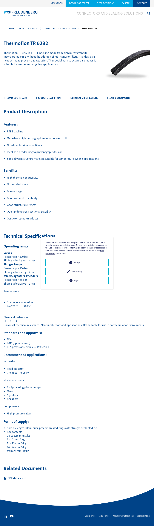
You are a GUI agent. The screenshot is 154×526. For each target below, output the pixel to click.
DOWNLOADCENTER (79, 3)
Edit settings (77, 271)
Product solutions (28, 28)
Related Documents (118, 98)
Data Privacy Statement (123, 516)
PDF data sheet (17, 478)
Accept (77, 262)
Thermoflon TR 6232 (15, 98)
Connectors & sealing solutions (59, 28)
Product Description (48, 98)
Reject (77, 280)
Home (11, 28)
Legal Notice (104, 516)
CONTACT (142, 3)
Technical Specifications (84, 98)
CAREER (126, 3)
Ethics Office (90, 516)
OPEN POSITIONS (105, 3)
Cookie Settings (143, 516)
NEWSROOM (57, 3)
